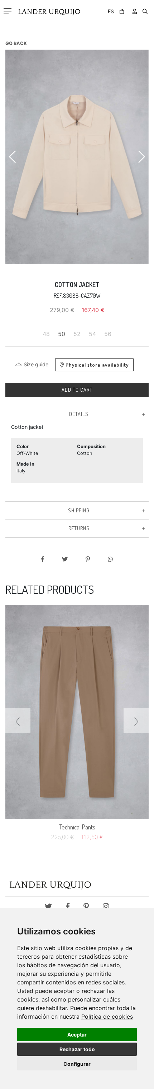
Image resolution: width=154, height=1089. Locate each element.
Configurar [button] (77, 1064)
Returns (79, 528)
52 (77, 333)
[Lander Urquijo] (47, 9)
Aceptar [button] (77, 1035)
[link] (107, 1016)
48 (46, 333)
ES (111, 11)
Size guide (36, 364)
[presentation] (17, 720)
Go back (16, 43)
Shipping (79, 510)
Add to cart (77, 389)
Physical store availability (97, 364)
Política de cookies (107, 1016)
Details (78, 414)
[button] (13, 157)
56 (107, 333)
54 (92, 333)
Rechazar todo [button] (77, 1049)
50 (61, 333)
